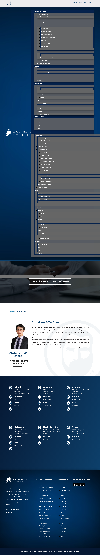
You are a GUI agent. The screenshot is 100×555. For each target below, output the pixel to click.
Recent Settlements (42, 119)
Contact (38, 131)
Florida (39, 86)
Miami (42, 89)
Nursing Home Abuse (42, 19)
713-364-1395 (76, 439)
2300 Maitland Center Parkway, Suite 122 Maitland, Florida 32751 (50, 391)
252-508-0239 (47, 439)
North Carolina (41, 100)
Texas (38, 106)
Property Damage (41, 14)
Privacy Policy (68, 551)
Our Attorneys (65, 490)
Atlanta (42, 97)
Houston (42, 108)
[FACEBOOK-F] (9, 512)
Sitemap (63, 509)
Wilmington (43, 103)
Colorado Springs (44, 114)
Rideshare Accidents (45, 503)
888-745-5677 (18, 405)
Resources (39, 116)
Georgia (39, 94)
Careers (39, 80)
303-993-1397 (18, 445)
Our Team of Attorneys (43, 72)
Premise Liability (45, 46)
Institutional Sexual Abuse (44, 60)
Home (12, 311)
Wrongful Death (44, 49)
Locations (38, 83)
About (37, 66)
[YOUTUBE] (6, 512)
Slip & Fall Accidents (46, 43)
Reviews (39, 69)
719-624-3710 (18, 439)
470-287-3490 (76, 399)
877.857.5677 (89, 5)
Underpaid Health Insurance (48, 55)
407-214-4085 (47, 399)
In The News (40, 77)
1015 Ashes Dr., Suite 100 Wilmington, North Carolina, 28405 (52, 431)
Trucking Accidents (46, 31)
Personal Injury (41, 25)
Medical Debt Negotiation (47, 57)
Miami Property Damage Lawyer (48, 16)
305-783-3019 (18, 399)
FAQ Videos (40, 128)
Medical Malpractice (46, 40)
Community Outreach (43, 75)
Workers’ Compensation (43, 63)
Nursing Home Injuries (46, 487)
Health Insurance (41, 52)
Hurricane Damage (42, 22)
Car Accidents (44, 28)
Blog (38, 125)
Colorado (39, 111)
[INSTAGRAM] (11, 512)
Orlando (42, 91)
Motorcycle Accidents (46, 34)
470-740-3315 (76, 405)
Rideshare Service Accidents (48, 37)
